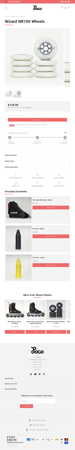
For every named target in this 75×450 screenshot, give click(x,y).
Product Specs (9, 161)
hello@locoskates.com (15, 442)
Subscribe (26, 406)
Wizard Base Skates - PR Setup (15, 322)
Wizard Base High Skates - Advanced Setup (35, 322)
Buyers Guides (11, 389)
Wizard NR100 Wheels (18, 16)
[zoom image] (34, 57)
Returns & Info (11, 384)
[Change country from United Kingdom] (6, 2)
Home (7, 16)
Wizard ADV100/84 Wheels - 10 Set (56, 322)
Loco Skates (14, 445)
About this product (11, 155)
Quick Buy (9, 378)
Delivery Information (11, 167)
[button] (62, 7)
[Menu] (6, 7)
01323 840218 (12, 438)
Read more (28, 107)
